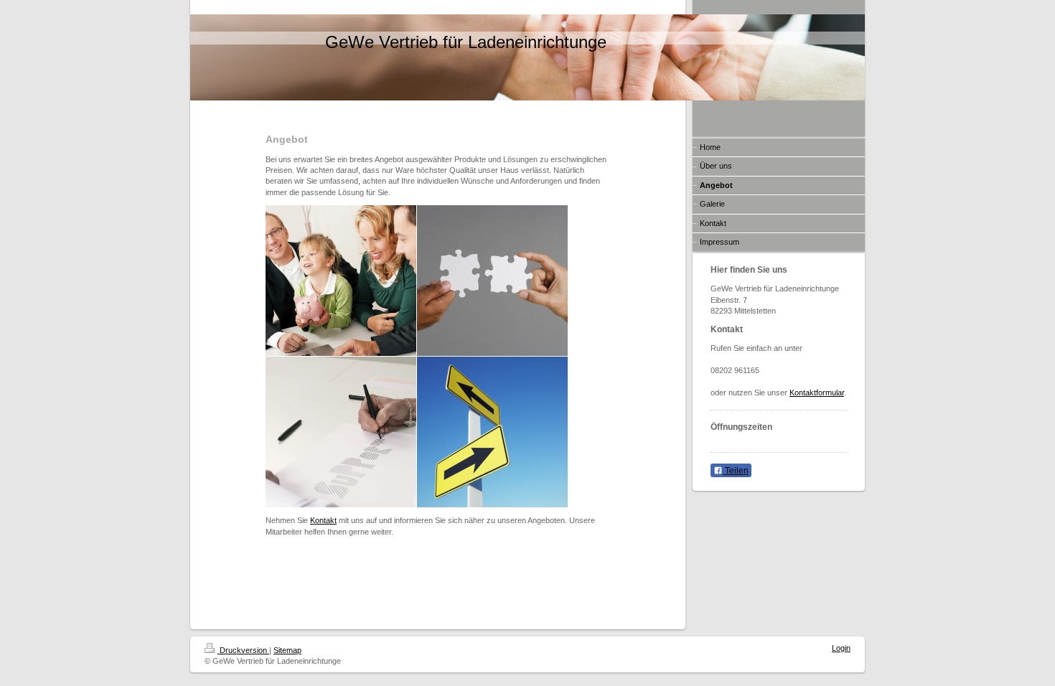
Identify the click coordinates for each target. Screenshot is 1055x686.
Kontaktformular (816, 392)
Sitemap (287, 650)
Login (841, 648)
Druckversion (243, 650)
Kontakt (323, 520)
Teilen (736, 471)
